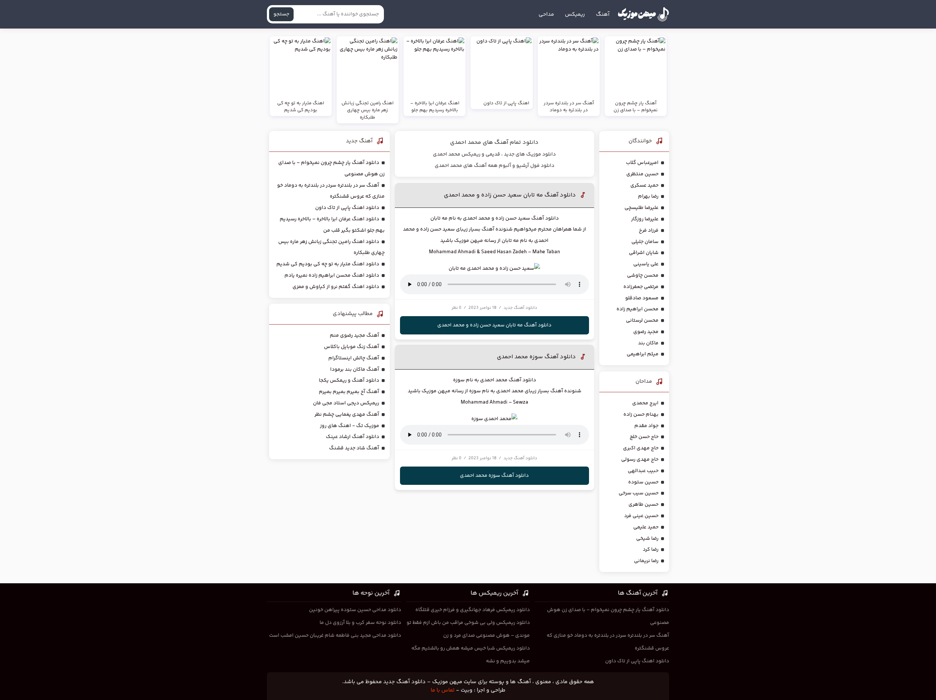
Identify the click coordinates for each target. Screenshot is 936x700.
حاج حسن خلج (644, 437)
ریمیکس (575, 14)
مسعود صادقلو (641, 298)
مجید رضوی (645, 332)
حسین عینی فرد (641, 516)
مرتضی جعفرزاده (640, 287)
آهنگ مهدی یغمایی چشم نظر (346, 415)
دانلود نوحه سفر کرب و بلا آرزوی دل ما (360, 623)
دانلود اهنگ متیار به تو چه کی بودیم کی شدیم (327, 264)
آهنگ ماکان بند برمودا (354, 370)
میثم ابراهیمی (642, 354)
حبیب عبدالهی (643, 471)
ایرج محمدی (645, 403)
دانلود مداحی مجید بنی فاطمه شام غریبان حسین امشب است (335, 636)
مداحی (546, 14)
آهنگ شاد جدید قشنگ (354, 448)
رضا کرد (650, 550)
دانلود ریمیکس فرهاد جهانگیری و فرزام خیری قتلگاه (472, 610)
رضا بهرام (648, 196)
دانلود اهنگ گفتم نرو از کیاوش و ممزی (335, 287)
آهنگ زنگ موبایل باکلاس (351, 347)
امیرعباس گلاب (642, 163)
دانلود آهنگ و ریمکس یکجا (349, 381)
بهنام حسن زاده (640, 415)
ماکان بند (648, 343)
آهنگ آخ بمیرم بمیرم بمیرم (349, 392)
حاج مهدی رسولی (639, 460)
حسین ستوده (643, 482)
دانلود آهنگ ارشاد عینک (352, 437)
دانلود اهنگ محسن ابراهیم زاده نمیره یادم (331, 276)
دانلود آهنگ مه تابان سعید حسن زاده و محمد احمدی (510, 195)
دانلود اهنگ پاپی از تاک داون (347, 208)
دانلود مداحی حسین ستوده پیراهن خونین (355, 610)
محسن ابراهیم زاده (637, 309)
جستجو (281, 14)
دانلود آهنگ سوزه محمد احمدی (536, 357)
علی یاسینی (645, 264)
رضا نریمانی (646, 561)
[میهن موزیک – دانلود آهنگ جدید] (643, 14)
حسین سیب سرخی (638, 493)
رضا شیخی (647, 539)
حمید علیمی (645, 527)
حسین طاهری (643, 505)
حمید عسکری (644, 185)
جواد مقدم (646, 426)
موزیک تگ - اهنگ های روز (349, 426)
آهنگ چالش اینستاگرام (353, 358)
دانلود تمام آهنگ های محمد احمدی (494, 142)
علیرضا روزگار (644, 219)
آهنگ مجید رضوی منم (354, 336)
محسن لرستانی (642, 321)
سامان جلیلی (644, 242)
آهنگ (602, 14)
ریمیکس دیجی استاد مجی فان (346, 403)
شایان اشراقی (643, 253)
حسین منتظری (642, 174)
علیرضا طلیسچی (641, 208)
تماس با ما (442, 690)
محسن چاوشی (642, 276)
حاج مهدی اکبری (640, 448)
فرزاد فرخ (648, 231)
